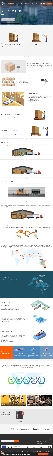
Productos (40, 451)
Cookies (37, 451)
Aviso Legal (30, 451)
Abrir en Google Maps (39, 443)
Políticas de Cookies (20, 455)
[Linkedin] (26, 451)
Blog (48, 451)
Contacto (51, 451)
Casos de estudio (45, 451)
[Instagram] (22, 451)
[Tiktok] (27, 451)
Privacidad (34, 451)
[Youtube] (23, 451)
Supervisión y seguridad (26, 364)
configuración (28, 454)
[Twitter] (25, 451)
